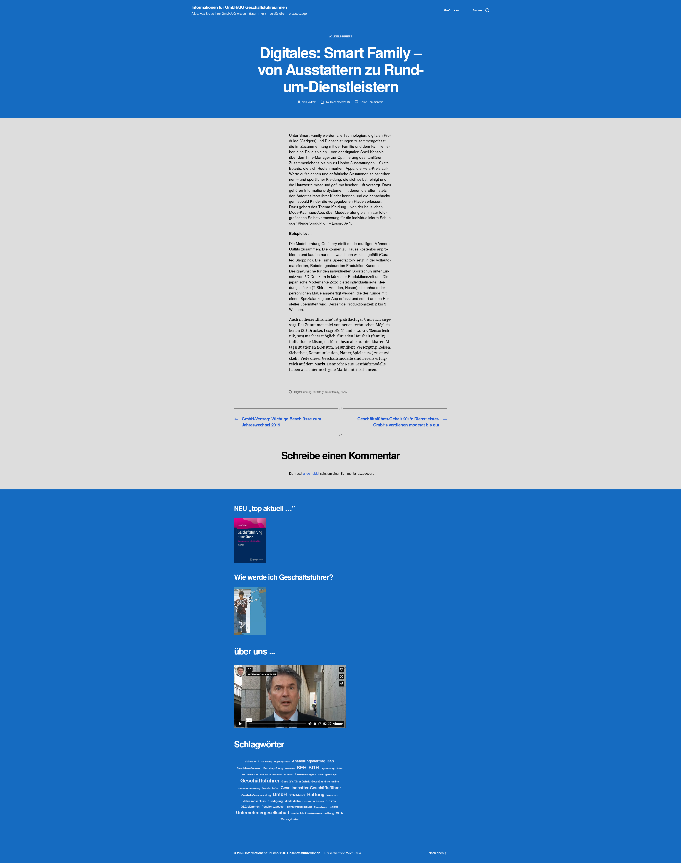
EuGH (339, 768)
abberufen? (252, 761)
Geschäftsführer (260, 780)
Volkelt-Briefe (341, 36)
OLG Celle (307, 801)
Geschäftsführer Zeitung (249, 788)
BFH (301, 767)
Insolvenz (332, 795)
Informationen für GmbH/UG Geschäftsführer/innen (239, 7)
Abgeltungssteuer (282, 761)
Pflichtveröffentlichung (299, 806)
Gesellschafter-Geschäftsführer (311, 787)
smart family (332, 392)
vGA (339, 812)
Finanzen (288, 774)
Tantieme (333, 806)
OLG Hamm (318, 801)
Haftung (316, 794)
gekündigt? (331, 774)
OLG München (250, 806)
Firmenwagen (305, 774)
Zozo (343, 392)
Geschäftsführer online (325, 781)
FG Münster (275, 774)
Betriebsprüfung (273, 768)
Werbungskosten (289, 819)
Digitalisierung (303, 392)
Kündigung (275, 801)
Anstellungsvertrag (308, 760)
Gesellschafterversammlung (256, 795)
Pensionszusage (273, 806)
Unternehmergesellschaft (262, 812)
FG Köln (263, 774)
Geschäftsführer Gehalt (295, 781)
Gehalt (320, 774)
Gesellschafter (270, 788)
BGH (313, 767)
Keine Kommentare (371, 102)
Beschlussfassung (249, 768)
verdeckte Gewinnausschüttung (312, 813)
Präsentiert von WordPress (342, 853)
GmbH (280, 794)
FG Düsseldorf (250, 774)
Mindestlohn (292, 801)
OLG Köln (331, 801)
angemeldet (311, 473)
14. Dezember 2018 (338, 102)
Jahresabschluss (254, 801)
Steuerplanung (321, 807)
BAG (330, 761)
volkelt (311, 102)
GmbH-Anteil (297, 795)
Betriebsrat (290, 768)
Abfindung (266, 761)
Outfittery (318, 392)
